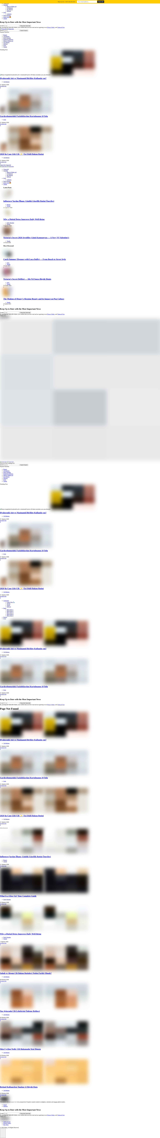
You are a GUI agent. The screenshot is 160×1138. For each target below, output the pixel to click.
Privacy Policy (51, 27)
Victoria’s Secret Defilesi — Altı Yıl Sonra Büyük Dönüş (27, 279)
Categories (6, 600)
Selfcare (9, 11)
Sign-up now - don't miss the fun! (66, 1)
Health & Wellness (8, 39)
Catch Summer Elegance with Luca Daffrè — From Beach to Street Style (34, 259)
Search (2, 30)
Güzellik (5, 5)
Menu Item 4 (10, 614)
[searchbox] (11, 30)
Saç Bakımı (10, 9)
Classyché (6, 3)
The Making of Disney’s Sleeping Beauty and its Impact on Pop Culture (33, 299)
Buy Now (6, 1124)
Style (4, 12)
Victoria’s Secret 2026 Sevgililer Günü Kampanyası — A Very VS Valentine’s (36, 238)
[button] (3, 1133)
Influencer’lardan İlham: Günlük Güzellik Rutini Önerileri (28, 201)
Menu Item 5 (10, 615)
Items (4, 608)
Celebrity (9, 14)
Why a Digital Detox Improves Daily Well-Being (23, 219)
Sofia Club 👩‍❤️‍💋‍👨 (7, 17)
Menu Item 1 (10, 609)
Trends (5, 18)
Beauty (5, 35)
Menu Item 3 (10, 612)
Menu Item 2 (10, 611)
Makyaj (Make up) (11, 6)
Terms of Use (60, 27)
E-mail (2, 25)
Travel (8, 605)
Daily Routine (7, 15)
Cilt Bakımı (10, 8)
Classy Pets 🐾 (11, 602)
